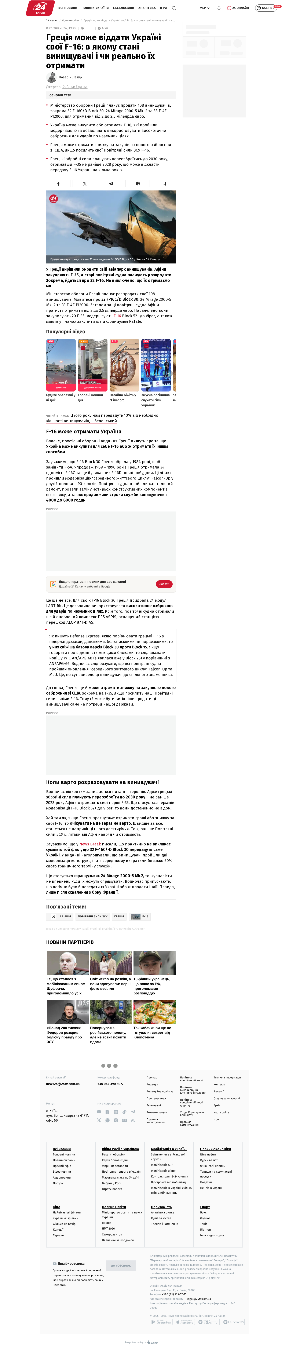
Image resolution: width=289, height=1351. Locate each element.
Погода (58, 1183)
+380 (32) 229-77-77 (174, 1294)
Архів (217, 1105)
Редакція (152, 1084)
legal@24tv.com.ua (199, 1298)
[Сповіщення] (219, 8)
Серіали (58, 1235)
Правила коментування (189, 1123)
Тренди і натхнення (164, 1224)
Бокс (203, 1212)
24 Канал (52, 20)
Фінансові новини (213, 1166)
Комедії (58, 1229)
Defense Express (75, 87)
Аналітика (147, 8)
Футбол (205, 1218)
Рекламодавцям (157, 1112)
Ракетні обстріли (113, 1154)
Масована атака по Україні (120, 1177)
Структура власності (227, 1098)
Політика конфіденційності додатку (191, 1103)
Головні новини (64, 1154)
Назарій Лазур (70, 77)
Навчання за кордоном (118, 1240)
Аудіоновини (62, 1177)
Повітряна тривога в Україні (121, 1171)
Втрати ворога (112, 1189)
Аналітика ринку (162, 1212)
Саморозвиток (112, 1234)
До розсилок (121, 1265)
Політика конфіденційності (191, 1079)
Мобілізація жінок (163, 1171)
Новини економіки (215, 1149)
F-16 (117, 315)
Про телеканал (156, 1098)
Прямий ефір (62, 1166)
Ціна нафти (208, 1154)
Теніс (203, 1224)
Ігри (163, 8)
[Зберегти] (164, 183)
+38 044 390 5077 (111, 1084)
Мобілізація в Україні (169, 1149)
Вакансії (219, 1091)
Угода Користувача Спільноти (192, 1114)
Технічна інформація (227, 1077)
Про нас (152, 1077)
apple (185, 1322)
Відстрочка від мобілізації (169, 1182)
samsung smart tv (233, 1322)
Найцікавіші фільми (67, 1212)
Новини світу (70, 20)
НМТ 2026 (108, 1228)
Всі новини (67, 8)
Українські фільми (65, 1218)
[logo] (40, 8)
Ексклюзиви (123, 8)
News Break (90, 844)
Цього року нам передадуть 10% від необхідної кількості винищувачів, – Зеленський (103, 418)
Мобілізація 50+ (162, 1165)
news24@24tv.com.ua (63, 1084)
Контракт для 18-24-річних (169, 1176)
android (161, 1322)
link (99, 1112)
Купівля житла (161, 1218)
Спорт (205, 1207)
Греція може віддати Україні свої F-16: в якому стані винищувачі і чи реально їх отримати (129, 20)
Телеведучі (154, 1105)
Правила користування (156, 1121)
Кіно (56, 1207)
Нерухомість (161, 1207)
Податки (206, 1182)
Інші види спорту (212, 1235)
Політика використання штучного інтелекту (192, 1090)
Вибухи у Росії (111, 1183)
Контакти (220, 1084)
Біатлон (205, 1229)
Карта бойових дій (115, 1160)
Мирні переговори (115, 1166)
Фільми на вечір (64, 1224)
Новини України (95, 8)
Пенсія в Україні (211, 1188)
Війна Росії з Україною (120, 1149)
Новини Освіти (114, 1207)
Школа (106, 1223)
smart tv (208, 1322)
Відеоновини (62, 1171)
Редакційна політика (160, 1091)
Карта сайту (221, 1112)
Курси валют (209, 1160)
